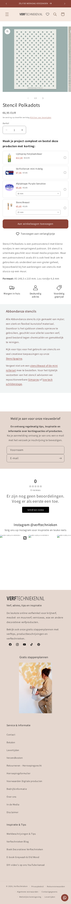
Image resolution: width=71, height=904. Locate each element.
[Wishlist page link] (47, 14)
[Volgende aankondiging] (64, 3)
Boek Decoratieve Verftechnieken (25, 849)
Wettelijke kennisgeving (30, 897)
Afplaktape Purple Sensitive (31, 183)
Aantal (6, 123)
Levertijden (13, 750)
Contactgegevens (49, 891)
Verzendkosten (15, 757)
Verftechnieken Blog (18, 841)
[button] (7, 14)
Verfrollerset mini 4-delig (29, 168)
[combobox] (38, 193)
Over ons (11, 796)
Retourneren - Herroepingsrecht (24, 765)
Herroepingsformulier (19, 773)
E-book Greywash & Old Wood (23, 857)
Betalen (11, 742)
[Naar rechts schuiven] (43, 98)
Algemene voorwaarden (27, 891)
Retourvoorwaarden (56, 886)
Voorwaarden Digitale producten (24, 781)
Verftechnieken (20, 886)
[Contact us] (64, 897)
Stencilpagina (14, 358)
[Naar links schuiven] (28, 98)
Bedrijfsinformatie (17, 788)
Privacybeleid (37, 886)
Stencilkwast (23, 202)
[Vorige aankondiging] (6, 3)
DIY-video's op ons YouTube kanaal (26, 864)
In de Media (13, 804)
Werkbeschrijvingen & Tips (21, 833)
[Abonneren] (60, 458)
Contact (11, 734)
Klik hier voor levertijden (40, 117)
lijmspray (33, 379)
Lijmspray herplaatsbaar (29, 153)
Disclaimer (12, 812)
